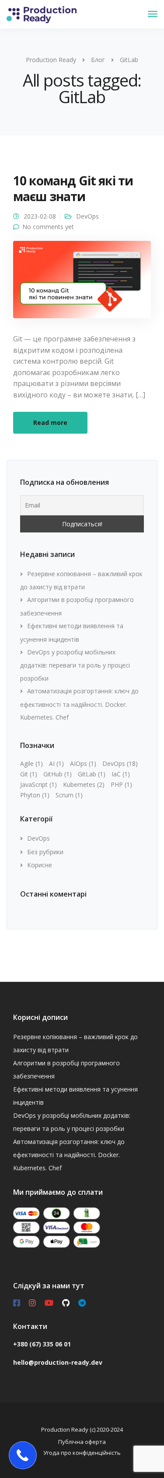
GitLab (91, 774)
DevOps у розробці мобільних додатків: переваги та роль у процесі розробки (75, 665)
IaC (121, 774)
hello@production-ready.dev (57, 1362)
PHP (121, 784)
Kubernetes (84, 784)
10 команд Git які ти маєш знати (73, 188)
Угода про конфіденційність (82, 1453)
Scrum (69, 795)
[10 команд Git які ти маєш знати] (82, 283)
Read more (50, 422)
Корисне (39, 865)
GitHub (57, 774)
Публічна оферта (82, 1442)
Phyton (34, 795)
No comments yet (48, 227)
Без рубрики (45, 852)
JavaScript (38, 784)
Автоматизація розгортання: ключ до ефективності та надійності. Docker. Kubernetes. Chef (79, 704)
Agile (31, 763)
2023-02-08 (40, 216)
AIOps (83, 763)
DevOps (87, 216)
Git (28, 774)
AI (56, 763)
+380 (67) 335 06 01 (42, 1344)
